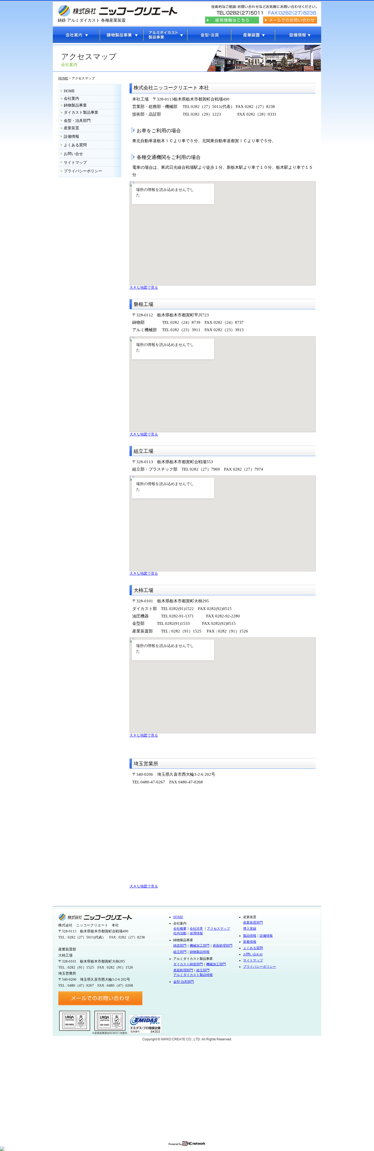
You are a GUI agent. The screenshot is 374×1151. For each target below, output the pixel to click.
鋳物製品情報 (199, 952)
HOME (63, 78)
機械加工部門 (199, 945)
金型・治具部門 (77, 121)
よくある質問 (75, 145)
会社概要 (179, 928)
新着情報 (249, 942)
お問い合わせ (253, 954)
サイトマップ (75, 163)
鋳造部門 (179, 945)
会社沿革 (196, 928)
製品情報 (249, 936)
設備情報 (71, 136)
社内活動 (179, 933)
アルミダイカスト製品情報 (193, 975)
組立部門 (179, 952)
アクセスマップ (218, 928)
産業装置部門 (253, 922)
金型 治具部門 (183, 982)
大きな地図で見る (144, 288)
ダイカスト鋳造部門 (188, 964)
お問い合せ (73, 154)
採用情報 (196, 933)
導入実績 (249, 928)
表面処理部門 (222, 945)
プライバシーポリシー (83, 171)
